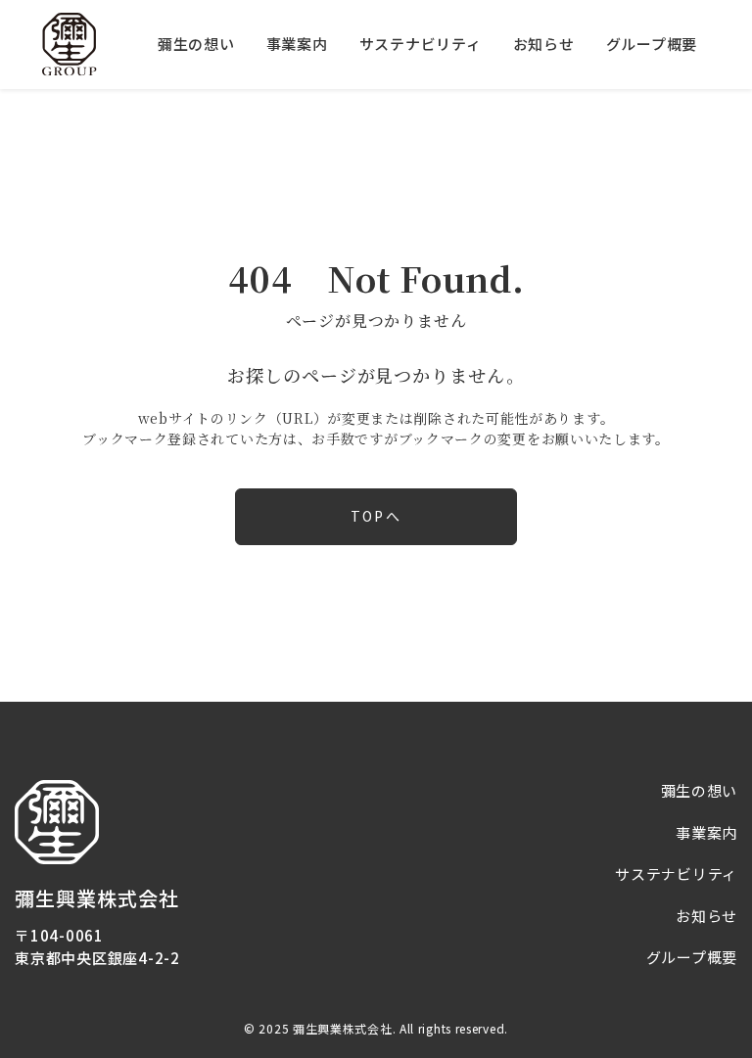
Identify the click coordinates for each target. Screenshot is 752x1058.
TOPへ (375, 516)
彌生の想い (196, 43)
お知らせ (544, 43)
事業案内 (297, 43)
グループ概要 (652, 43)
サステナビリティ (420, 43)
